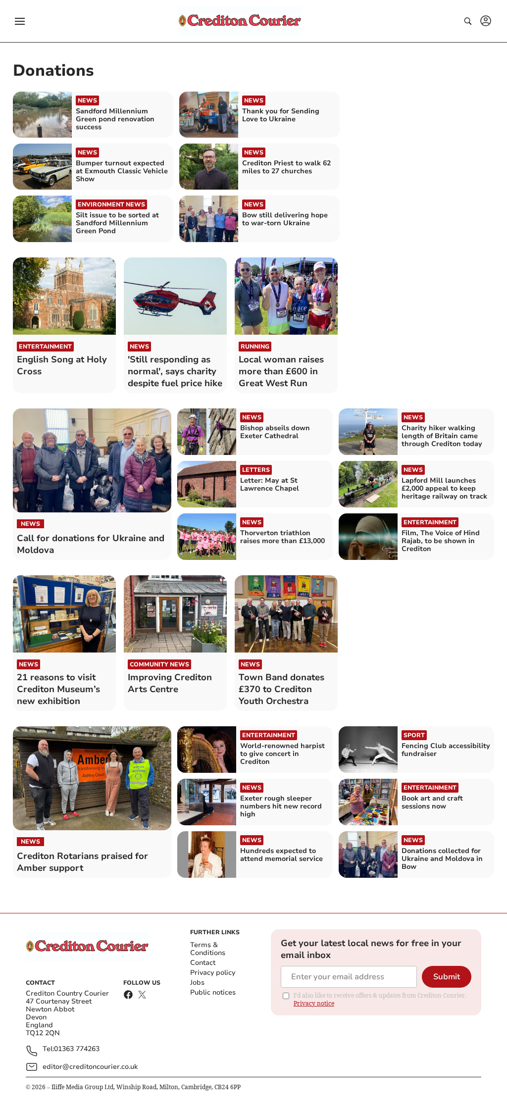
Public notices (213, 992)
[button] (20, 21)
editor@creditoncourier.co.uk (90, 1066)
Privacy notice (314, 1003)
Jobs (197, 982)
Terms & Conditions (207, 948)
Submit (446, 976)
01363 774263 (77, 1049)
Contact (202, 962)
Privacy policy (212, 972)
